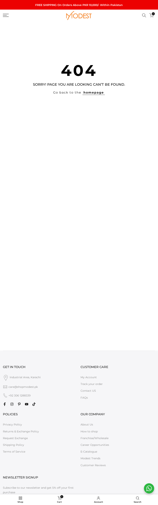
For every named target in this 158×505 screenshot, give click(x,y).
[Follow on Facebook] (4, 404)
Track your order (92, 384)
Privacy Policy (12, 424)
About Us (87, 424)
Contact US (88, 390)
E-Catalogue (89, 451)
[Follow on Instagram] (12, 404)
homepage (93, 92)
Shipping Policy (13, 445)
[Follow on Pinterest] (19, 404)
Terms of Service (14, 451)
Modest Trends (90, 458)
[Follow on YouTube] (26, 404)
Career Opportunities (95, 445)
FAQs (84, 397)
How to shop (89, 431)
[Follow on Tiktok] (34, 404)
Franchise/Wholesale (94, 438)
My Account (89, 377)
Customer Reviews (93, 465)
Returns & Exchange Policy (21, 431)
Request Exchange (15, 438)
